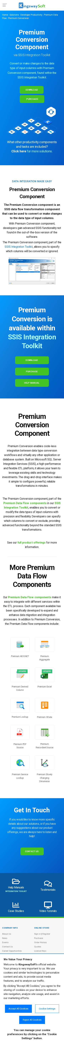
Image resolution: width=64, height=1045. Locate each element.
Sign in (37, 934)
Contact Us (32, 851)
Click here (18, 151)
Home (5, 15)
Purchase (32, 99)
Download (32, 90)
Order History (40, 942)
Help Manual (31, 383)
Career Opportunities (12, 951)
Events (5, 942)
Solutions (14, 15)
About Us (6, 934)
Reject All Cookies (32, 1019)
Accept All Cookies (18, 1008)
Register (46, 934)
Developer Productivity (31, 15)
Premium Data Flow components (25, 503)
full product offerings (31, 542)
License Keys (40, 951)
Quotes (37, 946)
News (4, 938)
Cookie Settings (47, 1008)
